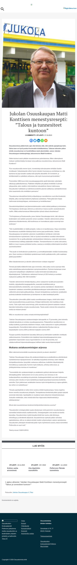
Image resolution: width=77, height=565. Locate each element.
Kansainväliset (26, 528)
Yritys (23, 521)
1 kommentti (30, 135)
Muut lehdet (44, 546)
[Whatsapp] (42, 140)
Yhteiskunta (25, 526)
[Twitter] (35, 140)
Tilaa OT (5, 538)
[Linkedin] (38, 140)
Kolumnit (24, 531)
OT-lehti (40, 135)
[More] (46, 140)
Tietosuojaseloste (46, 536)
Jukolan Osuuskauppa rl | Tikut (23, 492)
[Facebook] (31, 140)
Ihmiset (23, 523)
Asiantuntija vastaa (27, 533)
